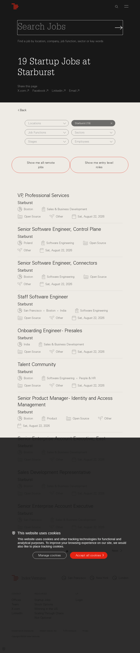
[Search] (116, 6)
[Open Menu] (126, 6)
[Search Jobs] (70, 27)
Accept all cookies (88, 555)
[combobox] (47, 123)
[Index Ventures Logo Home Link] (15, 6)
